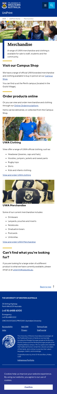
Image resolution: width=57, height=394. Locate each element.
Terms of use (42, 327)
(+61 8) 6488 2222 (9, 317)
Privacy (24, 330)
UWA (4, 19)
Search (52, 5)
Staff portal (41, 330)
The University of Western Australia (19, 298)
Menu (45, 5)
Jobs (4, 330)
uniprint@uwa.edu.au (23, 269)
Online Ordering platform (26, 105)
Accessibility (7, 327)
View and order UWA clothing (17, 175)
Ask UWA (24, 327)
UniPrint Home (14, 19)
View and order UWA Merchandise (19, 242)
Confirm (29, 387)
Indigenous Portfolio (25, 360)
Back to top (45, 286)
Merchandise (28, 19)
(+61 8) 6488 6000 (12, 310)
